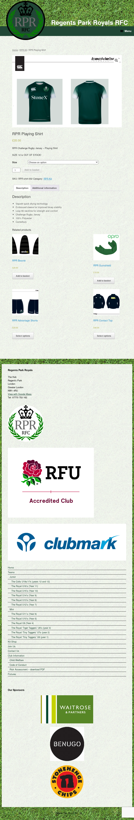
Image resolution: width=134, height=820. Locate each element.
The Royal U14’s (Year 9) (24, 595)
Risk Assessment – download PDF (27, 669)
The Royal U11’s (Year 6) (24, 613)
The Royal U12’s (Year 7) (24, 604)
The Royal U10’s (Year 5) (24, 618)
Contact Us (13, 650)
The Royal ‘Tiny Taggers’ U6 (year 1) (29, 637)
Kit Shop (12, 641)
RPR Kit (23, 49)
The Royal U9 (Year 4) (22, 623)
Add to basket (31, 169)
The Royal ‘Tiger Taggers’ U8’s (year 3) (31, 627)
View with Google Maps (20, 394)
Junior (13, 576)
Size (14, 162)
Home (15, 49)
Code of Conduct (18, 664)
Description (22, 188)
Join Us (12, 646)
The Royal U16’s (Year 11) (24, 586)
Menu (128, 31)
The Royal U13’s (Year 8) (24, 600)
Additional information (44, 188)
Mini (12, 609)
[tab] (22, 188)
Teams (11, 572)
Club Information (16, 655)
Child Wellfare (17, 660)
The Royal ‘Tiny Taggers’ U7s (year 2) (30, 632)
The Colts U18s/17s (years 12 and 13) (30, 581)
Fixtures (12, 674)
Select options (23, 335)
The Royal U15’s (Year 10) (24, 590)
